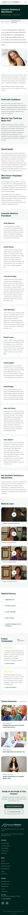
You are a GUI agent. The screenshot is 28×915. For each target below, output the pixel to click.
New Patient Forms (5, 881)
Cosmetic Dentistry (5, 845)
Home (2, 21)
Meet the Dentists (5, 863)
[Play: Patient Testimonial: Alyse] (14, 534)
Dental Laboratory (5, 868)
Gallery (2, 871)
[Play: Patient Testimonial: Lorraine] (14, 572)
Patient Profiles (4, 886)
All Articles (22, 701)
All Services (4, 853)
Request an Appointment (14, 806)
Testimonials (4, 873)
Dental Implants (4, 848)
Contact (3, 889)
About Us (3, 861)
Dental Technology (5, 866)
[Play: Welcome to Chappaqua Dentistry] (14, 514)
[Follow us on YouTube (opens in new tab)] (7, 903)
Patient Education (5, 884)
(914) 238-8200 (6, 898)
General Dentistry (5, 843)
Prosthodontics (4, 850)
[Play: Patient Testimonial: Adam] (14, 553)
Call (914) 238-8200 (15, 811)
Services (7, 21)
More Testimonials (20, 640)
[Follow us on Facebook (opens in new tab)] (2, 903)
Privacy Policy (4, 891)
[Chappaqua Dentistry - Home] (10, 2)
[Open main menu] (25, 2)
